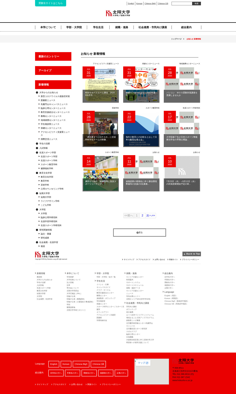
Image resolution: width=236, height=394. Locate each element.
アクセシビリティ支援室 (106, 315)
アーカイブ (45, 70)
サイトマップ (129, 259)
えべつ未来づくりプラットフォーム (140, 315)
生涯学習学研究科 (49, 221)
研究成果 (45, 238)
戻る (141, 232)
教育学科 (45, 181)
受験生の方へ (169, 282)
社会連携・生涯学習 (48, 242)
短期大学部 (44, 193)
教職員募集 (71, 307)
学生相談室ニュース (50, 124)
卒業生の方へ (169, 280)
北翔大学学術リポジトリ (76, 310)
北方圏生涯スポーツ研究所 (136, 329)
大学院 (42, 209)
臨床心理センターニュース (53, 108)
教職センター (102, 295)
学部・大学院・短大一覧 (106, 277)
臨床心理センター (133, 334)
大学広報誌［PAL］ (74, 293)
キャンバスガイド (103, 287)
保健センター (102, 304)
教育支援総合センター (105, 293)
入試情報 (43, 148)
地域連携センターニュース (53, 120)
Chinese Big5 (150, 3)
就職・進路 (121, 27)
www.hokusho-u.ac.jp (182, 380)
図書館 (99, 318)
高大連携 (129, 312)
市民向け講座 (131, 307)
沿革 (68, 285)
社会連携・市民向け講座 (153, 27)
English (131, 3)
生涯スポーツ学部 (47, 152)
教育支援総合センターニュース (55, 112)
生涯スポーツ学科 (49, 160)
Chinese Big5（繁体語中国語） (176, 301)
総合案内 (186, 27)
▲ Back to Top (191, 254)
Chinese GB (163, 3)
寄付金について (73, 288)
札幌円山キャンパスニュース (54, 104)
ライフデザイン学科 (50, 201)
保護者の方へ (169, 285)
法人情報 (70, 282)
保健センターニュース (51, 128)
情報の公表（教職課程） (76, 299)
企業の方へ (168, 288)
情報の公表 (71, 296)
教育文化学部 (45, 173)
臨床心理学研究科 (49, 217)
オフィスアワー (103, 312)
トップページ (176, 39)
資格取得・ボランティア (106, 298)
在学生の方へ (169, 277)
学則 (68, 304)
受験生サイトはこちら (51, 3)
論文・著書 (46, 234)
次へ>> (150, 215)
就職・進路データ (133, 288)
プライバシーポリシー (190, 259)
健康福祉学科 (47, 168)
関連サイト (173, 259)
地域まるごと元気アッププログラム (140, 318)
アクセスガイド (144, 259)
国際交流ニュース (49, 139)
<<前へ (128, 215)
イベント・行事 (103, 284)
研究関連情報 (45, 230)
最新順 (39, 277)
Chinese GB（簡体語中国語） (176, 304)
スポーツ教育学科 (49, 164)
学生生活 (98, 27)
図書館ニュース (48, 100)
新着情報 (44, 84)
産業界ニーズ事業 (133, 320)
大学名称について (74, 280)
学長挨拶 (70, 277)
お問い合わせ (160, 259)
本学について (48, 27)
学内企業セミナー (133, 296)
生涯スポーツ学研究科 (51, 225)
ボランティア (131, 309)
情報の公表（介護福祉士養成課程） (80, 302)
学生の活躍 (44, 143)
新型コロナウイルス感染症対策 (55, 96)
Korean (139, 3)
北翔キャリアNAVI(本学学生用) (138, 299)
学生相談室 (101, 301)
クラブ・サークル (103, 290)
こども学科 (46, 205)
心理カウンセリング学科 (52, 189)
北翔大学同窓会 (73, 291)
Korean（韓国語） (171, 298)
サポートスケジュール (135, 285)
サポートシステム (133, 282)
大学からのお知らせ (48, 92)
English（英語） (170, 295)
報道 (43, 246)
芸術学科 (45, 185)
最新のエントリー (49, 56)
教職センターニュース (51, 116)
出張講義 (129, 337)
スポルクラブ (131, 331)
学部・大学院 (74, 27)
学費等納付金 (102, 320)
